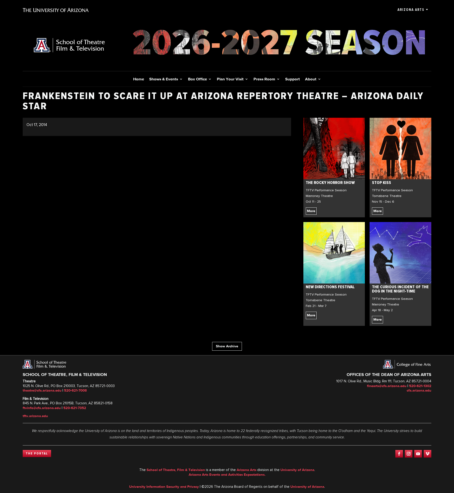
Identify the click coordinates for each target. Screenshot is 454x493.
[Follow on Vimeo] (427, 454)
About (310, 79)
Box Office (197, 79)
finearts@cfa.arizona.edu (386, 386)
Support (292, 79)
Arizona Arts (410, 10)
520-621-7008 (75, 390)
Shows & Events (163, 79)
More (311, 211)
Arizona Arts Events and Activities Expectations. (227, 474)
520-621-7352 (74, 408)
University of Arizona (297, 470)
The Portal (37, 453)
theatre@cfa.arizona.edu (42, 390)
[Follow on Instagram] (408, 454)
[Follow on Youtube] (418, 454)
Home (138, 79)
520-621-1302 (420, 386)
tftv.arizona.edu (35, 416)
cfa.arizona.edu (419, 390)
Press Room (264, 79)
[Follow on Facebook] (399, 454)
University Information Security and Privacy (164, 486)
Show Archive (227, 346)
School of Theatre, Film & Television (176, 470)
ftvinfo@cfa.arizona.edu (42, 408)
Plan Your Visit (230, 79)
